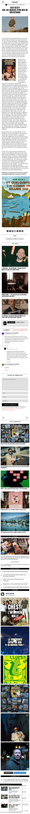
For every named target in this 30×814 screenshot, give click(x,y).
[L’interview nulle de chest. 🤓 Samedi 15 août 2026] (15, 612)
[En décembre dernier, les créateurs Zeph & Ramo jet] (15, 698)
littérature (9, 239)
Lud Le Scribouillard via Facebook (12, 364)
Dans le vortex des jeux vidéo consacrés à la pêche (13, 443)
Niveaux (21, 239)
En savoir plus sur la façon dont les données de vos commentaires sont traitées (14, 408)
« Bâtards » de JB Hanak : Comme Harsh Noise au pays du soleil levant (14, 268)
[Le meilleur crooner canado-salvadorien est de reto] (15, 727)
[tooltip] (8, 231)
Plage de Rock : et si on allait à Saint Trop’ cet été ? (13, 509)
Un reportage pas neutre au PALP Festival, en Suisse (13, 532)
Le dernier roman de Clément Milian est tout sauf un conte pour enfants (14, 316)
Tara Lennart (12, 4)
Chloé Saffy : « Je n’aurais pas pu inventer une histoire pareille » (14, 295)
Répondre (7, 345)
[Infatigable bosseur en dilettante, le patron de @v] (15, 756)
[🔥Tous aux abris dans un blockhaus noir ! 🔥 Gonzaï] (15, 669)
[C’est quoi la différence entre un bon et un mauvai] (15, 641)
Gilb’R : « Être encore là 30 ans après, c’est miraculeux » (14, 488)
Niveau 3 (16, 239)
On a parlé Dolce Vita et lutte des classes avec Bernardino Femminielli (15, 467)
